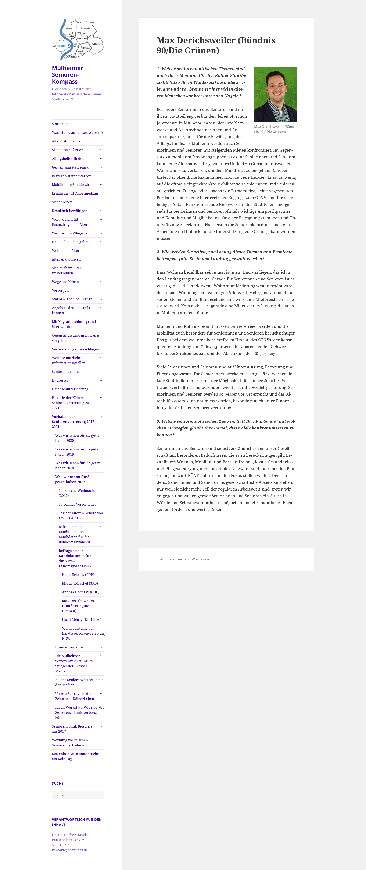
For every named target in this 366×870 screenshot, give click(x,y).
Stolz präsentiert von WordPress (183, 559)
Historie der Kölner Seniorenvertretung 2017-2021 (73, 402)
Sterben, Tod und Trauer (72, 299)
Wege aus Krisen (65, 281)
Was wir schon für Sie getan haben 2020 (77, 438)
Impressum (61, 380)
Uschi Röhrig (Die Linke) (81, 619)
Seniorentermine (66, 371)
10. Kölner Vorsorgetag (77, 504)
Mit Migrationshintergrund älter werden (74, 324)
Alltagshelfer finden (68, 158)
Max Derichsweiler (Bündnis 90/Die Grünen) (78, 605)
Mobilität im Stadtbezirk (72, 184)
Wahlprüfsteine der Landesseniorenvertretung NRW (83, 633)
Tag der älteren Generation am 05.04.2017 (81, 515)
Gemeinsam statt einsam (72, 167)
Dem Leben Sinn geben (70, 242)
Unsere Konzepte (69, 647)
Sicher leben (62, 202)
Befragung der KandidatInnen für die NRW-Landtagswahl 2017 (75, 558)
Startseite (60, 123)
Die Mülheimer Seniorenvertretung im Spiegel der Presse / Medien (74, 663)
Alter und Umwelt (66, 259)
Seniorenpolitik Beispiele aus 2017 (72, 729)
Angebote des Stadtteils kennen (71, 310)
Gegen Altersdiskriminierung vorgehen (75, 338)
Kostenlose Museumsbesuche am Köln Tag (75, 756)
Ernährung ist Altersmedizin (75, 193)
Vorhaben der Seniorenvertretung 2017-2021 (73, 421)
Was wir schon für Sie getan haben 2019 (77, 452)
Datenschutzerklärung (70, 389)
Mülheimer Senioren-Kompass (67, 74)
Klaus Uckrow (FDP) (78, 574)
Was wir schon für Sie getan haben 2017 (74, 479)
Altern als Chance (66, 141)
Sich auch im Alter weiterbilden (67, 270)
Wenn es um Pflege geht (71, 233)
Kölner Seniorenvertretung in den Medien (79, 682)
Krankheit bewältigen (69, 210)
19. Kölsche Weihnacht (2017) (77, 493)
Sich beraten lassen (67, 150)
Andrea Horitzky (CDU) (81, 592)
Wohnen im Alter (66, 250)
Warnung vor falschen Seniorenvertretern (70, 742)
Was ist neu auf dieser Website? (77, 132)
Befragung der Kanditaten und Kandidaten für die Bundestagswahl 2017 (76, 534)
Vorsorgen (60, 290)
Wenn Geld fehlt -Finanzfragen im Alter (70, 222)
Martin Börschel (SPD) (80, 583)
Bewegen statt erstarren (71, 176)
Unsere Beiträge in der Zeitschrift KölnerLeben (74, 696)
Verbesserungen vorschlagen (75, 349)
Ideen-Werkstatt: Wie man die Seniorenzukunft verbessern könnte (79, 712)
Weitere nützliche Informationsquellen (68, 360)
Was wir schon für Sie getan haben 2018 (77, 465)
